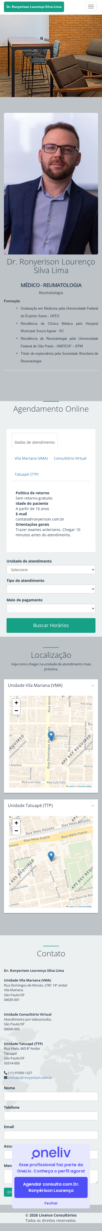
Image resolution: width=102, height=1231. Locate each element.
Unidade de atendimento (29, 561)
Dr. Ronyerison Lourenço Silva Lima (34, 6)
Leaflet (71, 786)
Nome (9, 1087)
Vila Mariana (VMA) (31, 458)
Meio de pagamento (25, 599)
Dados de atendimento (35, 442)
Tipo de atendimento (25, 580)
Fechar (51, 1203)
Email (9, 1126)
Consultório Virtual (70, 458)
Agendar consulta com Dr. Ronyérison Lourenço (51, 1187)
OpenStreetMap (85, 786)
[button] (51, 736)
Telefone (11, 1107)
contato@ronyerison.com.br (30, 1077)
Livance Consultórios (58, 1215)
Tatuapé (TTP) (26, 474)
